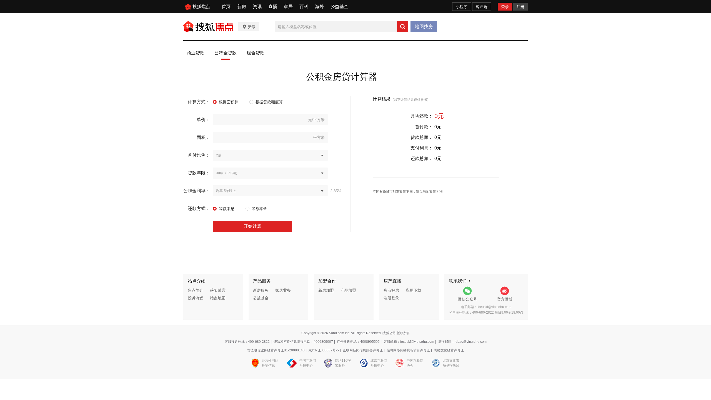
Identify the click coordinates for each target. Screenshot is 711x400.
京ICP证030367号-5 (324, 350)
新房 (241, 6)
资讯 (257, 6)
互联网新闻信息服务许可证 (363, 350)
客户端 (481, 6)
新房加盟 (326, 290)
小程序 (461, 6)
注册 (520, 6)
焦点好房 (391, 290)
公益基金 (339, 6)
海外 (319, 6)
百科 (303, 6)
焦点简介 (195, 290)
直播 (272, 6)
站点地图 (218, 298)
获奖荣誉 (218, 290)
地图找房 (424, 26)
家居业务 (283, 290)
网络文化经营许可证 (449, 350)
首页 (226, 6)
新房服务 (261, 290)
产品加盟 (348, 290)
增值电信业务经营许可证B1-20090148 (276, 350)
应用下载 (413, 290)
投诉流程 (195, 298)
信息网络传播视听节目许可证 (408, 350)
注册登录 (391, 298)
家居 (288, 6)
